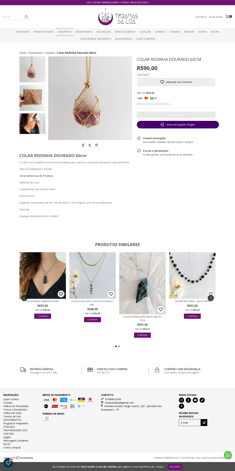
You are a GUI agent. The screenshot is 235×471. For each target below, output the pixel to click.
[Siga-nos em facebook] (188, 400)
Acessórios (65, 31)
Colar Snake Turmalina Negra (42, 301)
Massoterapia (123, 38)
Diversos (160, 31)
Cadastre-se (201, 17)
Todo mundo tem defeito (95, 38)
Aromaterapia (84, 31)
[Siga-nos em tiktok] (202, 400)
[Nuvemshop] (18, 459)
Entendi (175, 466)
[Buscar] (26, 17)
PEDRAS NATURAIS (44, 31)
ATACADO (9, 426)
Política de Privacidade (15, 406)
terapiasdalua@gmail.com (119, 402)
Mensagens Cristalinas (15, 440)
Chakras (175, 31)
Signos (203, 31)
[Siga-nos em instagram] (181, 400)
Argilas (7, 437)
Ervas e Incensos (125, 31)
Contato (8, 402)
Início (22, 53)
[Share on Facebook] (83, 145)
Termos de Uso (12, 416)
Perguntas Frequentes (15, 423)
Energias (189, 31)
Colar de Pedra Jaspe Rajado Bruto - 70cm (142, 318)
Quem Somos (11, 399)
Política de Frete (12, 413)
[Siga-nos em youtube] (195, 400)
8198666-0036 (113, 399)
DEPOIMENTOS (12, 420)
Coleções (145, 31)
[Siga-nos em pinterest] (181, 406)
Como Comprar (145, 38)
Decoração (104, 31)
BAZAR (215, 31)
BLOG (6, 444)
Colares (50, 52)
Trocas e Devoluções (15, 409)
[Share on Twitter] (89, 145)
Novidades (23, 31)
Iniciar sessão (216, 17)
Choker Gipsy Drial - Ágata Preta (192, 301)
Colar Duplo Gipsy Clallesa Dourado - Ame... (92, 303)
